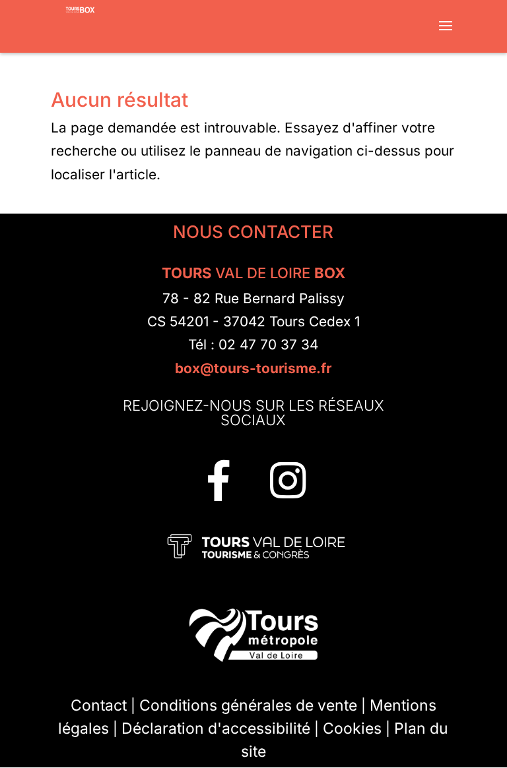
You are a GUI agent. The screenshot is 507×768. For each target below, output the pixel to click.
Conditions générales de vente (248, 705)
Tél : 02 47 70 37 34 (253, 344)
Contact (99, 705)
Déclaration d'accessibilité (215, 728)
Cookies (352, 728)
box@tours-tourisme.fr (253, 368)
